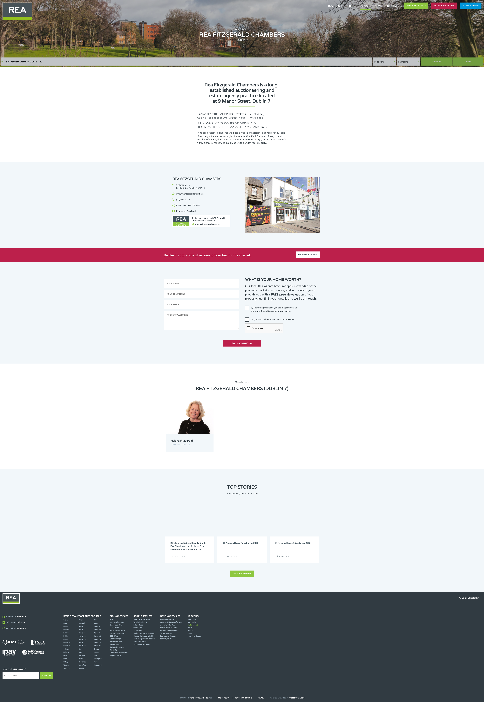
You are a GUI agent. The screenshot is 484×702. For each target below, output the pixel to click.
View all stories (242, 573)
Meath (81, 659)
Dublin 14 (82, 639)
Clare (95, 620)
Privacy (261, 698)
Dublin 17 (82, 643)
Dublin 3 (82, 626)
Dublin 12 (97, 636)
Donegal (82, 623)
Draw (468, 61)
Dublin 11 (82, 636)
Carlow (65, 620)
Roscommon (83, 662)
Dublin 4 (97, 626)
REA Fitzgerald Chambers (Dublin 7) (23, 62)
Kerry (80, 649)
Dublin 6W (97, 630)
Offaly (65, 662)
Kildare (96, 649)
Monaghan (97, 659)
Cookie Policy (223, 698)
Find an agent (471, 5)
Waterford (82, 665)
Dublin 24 (97, 646)
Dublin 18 (97, 643)
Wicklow (82, 668)
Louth (96, 655)
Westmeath (98, 665)
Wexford (66, 668)
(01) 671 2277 (183, 199)
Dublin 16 (66, 643)
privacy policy (284, 311)
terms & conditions (264, 311)
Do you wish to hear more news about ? (273, 319)
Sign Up (46, 675)
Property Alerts (416, 5)
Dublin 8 (82, 633)
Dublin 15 (97, 639)
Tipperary (66, 665)
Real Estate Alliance (199, 698)
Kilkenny (66, 652)
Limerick (66, 655)
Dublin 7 (66, 633)
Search (436, 61)
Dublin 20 (66, 646)
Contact (393, 6)
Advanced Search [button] (472, 60)
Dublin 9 (97, 633)
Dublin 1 (97, 623)
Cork (65, 623)
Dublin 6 (82, 630)
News (378, 6)
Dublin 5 (66, 630)
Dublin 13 (66, 639)
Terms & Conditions (243, 698)
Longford (82, 655)
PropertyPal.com (297, 698)
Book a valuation (444, 5)
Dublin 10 (66, 636)
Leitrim (96, 652)
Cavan (81, 620)
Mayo (65, 659)
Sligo (95, 662)
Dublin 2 (66, 626)
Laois (80, 652)
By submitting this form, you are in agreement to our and (274, 309)
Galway (66, 649)
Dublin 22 (82, 646)
